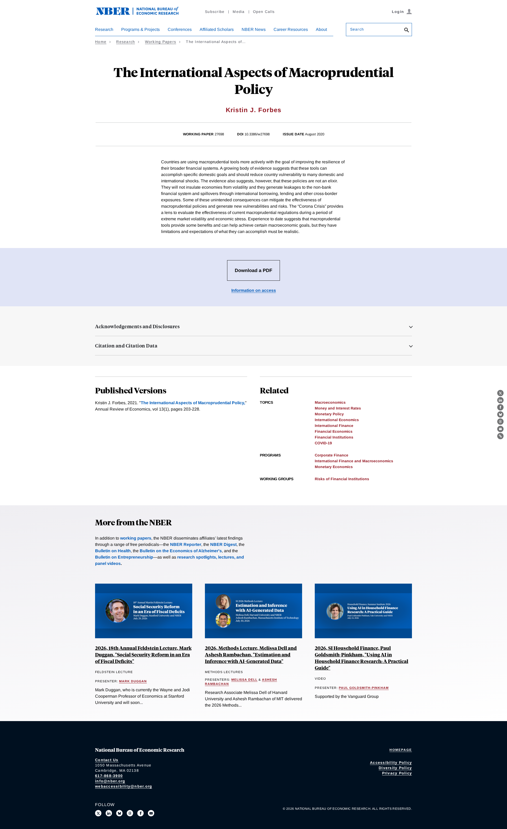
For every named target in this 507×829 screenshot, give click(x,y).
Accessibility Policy (391, 762)
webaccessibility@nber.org (123, 786)
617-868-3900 (109, 776)
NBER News (254, 29)
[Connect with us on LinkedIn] (109, 813)
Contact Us (107, 760)
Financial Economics (334, 431)
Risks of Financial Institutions (342, 479)
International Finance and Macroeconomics (354, 461)
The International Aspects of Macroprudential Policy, (193, 403)
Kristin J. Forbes (253, 109)
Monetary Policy (329, 414)
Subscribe (214, 11)
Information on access (253, 290)
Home (100, 42)
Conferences (180, 29)
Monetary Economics (334, 467)
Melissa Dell (244, 680)
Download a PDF (253, 270)
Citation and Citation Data (126, 345)
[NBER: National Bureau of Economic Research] (141, 14)
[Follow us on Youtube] (151, 813)
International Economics (337, 420)
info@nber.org (110, 781)
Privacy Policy (397, 773)
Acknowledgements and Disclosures (137, 326)
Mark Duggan (133, 681)
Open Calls (264, 11)
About (321, 29)
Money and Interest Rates (338, 408)
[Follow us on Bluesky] (119, 813)
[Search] (406, 30)
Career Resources (291, 29)
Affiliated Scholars (217, 29)
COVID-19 (323, 443)
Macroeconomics (330, 402)
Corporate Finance (331, 455)
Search (357, 29)
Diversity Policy (395, 768)
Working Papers (160, 42)
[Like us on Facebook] (140, 813)
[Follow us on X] (98, 813)
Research (104, 29)
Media (239, 11)
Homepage (400, 750)
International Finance (334, 425)
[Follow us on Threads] (130, 813)
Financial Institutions (334, 437)
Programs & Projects (140, 29)
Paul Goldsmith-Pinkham (364, 688)
